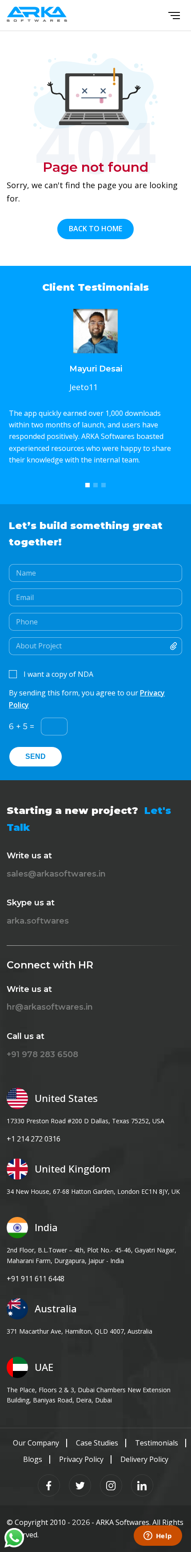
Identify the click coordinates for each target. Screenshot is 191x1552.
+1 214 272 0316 (33, 1139)
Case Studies (97, 1443)
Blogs (32, 1459)
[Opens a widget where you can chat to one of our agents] (157, 1536)
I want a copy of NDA (58, 674)
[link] (14, 1538)
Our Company (36, 1443)
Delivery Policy (144, 1459)
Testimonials (156, 1443)
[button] (87, 485)
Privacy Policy (81, 1459)
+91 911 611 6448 (35, 1278)
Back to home (95, 228)
